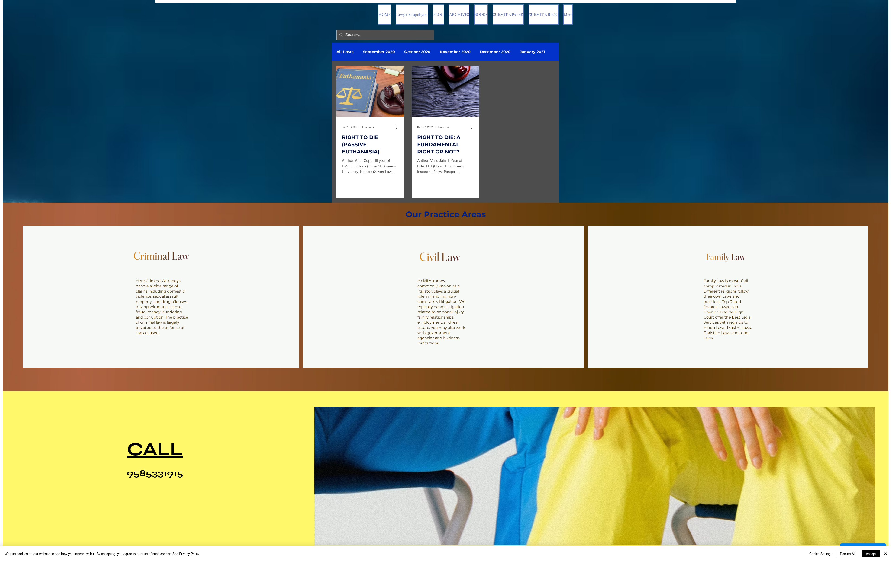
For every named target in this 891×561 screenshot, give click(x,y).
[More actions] (398, 127)
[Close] (885, 553)
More (524, 52)
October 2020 (417, 52)
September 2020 (379, 52)
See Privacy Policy (185, 553)
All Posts (345, 52)
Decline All (847, 553)
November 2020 (455, 52)
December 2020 (495, 52)
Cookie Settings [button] (820, 553)
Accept (871, 553)
